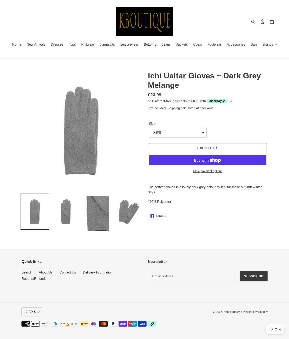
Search (26, 272)
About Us (46, 272)
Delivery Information (97, 272)
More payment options (207, 171)
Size (152, 124)
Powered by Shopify (255, 311)
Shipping (174, 108)
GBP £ (31, 312)
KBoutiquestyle (233, 311)
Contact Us (67, 272)
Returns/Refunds (34, 279)
